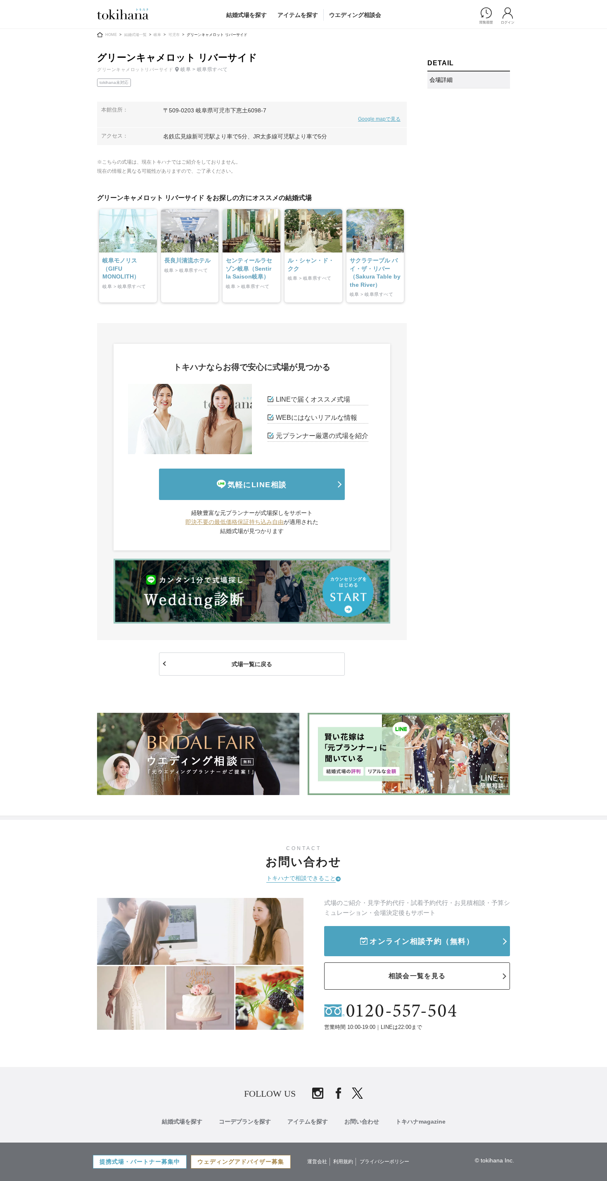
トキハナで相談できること (301, 878)
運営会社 (317, 1161)
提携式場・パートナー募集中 (140, 1161)
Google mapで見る (379, 119)
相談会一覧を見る (417, 975)
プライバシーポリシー (384, 1161)
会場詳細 (441, 79)
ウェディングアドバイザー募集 (240, 1161)
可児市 (174, 35)
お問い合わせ (361, 1121)
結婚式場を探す (246, 15)
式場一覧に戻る (252, 664)
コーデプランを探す (245, 1121)
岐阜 (157, 35)
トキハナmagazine (421, 1121)
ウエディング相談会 (355, 15)
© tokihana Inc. (494, 1160)
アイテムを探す (297, 15)
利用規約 (343, 1161)
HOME (111, 35)
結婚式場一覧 (135, 35)
